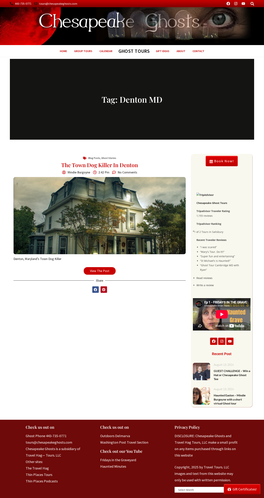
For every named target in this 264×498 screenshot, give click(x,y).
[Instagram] (235, 3)
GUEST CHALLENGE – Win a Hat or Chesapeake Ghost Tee (232, 375)
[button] (95, 289)
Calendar (105, 51)
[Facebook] (228, 3)
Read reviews (204, 278)
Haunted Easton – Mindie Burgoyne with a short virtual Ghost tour (230, 399)
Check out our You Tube (121, 451)
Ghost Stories (108, 158)
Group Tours (83, 51)
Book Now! (223, 161)
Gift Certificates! (245, 489)
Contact (198, 51)
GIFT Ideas (162, 51)
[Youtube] (243, 3)
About (181, 51)
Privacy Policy (187, 427)
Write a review (205, 285)
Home (63, 51)
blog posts (94, 158)
